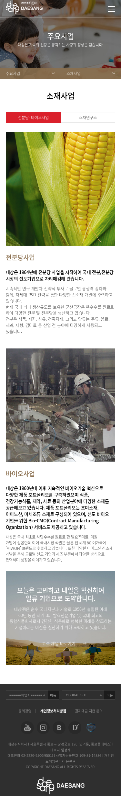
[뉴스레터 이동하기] (74, 727)
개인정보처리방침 (53, 711)
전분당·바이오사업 (33, 117)
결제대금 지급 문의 (89, 711)
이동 (53, 695)
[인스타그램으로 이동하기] (43, 727)
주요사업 (13, 73)
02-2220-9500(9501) (37, 755)
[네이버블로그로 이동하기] (59, 727)
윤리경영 (24, 711)
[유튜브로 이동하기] (27, 727)
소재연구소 (88, 117)
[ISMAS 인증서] (90, 727)
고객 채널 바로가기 (59, 643)
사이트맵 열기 (112, 9)
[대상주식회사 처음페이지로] (24, 4)
